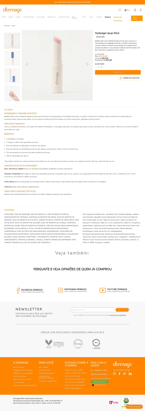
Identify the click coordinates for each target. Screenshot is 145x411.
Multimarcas (18, 382)
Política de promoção (74, 382)
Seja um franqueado (22, 379)
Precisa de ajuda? (134, 407)
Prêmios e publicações (23, 373)
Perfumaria (51, 17)
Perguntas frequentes (75, 385)
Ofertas (99, 17)
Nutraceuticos (63, 17)
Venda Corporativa (73, 388)
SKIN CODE (134, 18)
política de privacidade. (118, 315)
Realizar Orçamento (100, 382)
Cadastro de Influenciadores (46, 377)
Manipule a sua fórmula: (101, 378)
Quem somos (18, 367)
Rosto (4, 17)
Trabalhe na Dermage (22, 370)
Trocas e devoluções (74, 370)
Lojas (91, 17)
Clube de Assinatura (48, 381)
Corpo (11, 17)
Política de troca (72, 376)
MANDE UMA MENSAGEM (99, 374)
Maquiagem (41, 17)
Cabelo (18, 17)
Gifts (84, 17)
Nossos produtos (47, 373)
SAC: (99, 370)
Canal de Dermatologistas (25, 385)
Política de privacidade (75, 379)
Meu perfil (43, 367)
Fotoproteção (28, 17)
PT (128, 10)
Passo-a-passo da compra (76, 373)
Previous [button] (27, 64)
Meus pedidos (45, 370)
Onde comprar (19, 376)
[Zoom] (12, 40)
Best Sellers (74, 17)
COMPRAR (117, 72)
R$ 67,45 (105, 58)
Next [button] (86, 64)
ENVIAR (122, 310)
